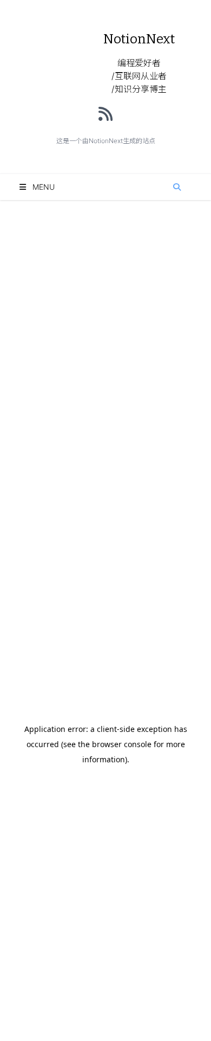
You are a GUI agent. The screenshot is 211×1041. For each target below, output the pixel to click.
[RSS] (105, 114)
